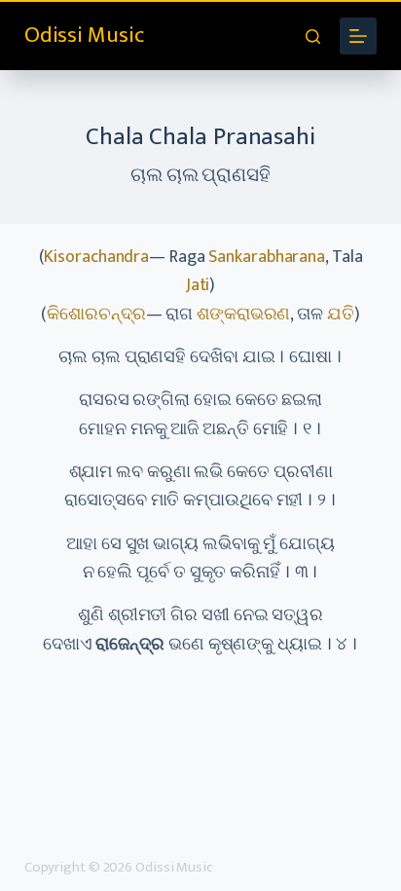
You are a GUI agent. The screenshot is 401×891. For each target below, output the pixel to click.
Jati (198, 285)
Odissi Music (84, 35)
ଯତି (340, 314)
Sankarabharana (266, 257)
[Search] (313, 36)
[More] (358, 36)
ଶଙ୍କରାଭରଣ (243, 314)
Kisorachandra (96, 257)
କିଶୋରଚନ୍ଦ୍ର (96, 314)
